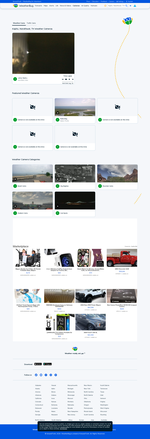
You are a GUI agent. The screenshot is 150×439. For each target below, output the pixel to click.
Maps (46, 6)
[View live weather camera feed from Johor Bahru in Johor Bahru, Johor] (43, 53)
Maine (53, 411)
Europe (81, 420)
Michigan (70, 389)
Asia (92, 420)
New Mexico (88, 385)
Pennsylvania (88, 408)
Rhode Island (88, 411)
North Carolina (88, 392)
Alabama (38, 385)
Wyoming (103, 415)
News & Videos (65, 6)
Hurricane (94, 6)
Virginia (102, 402)
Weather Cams (19, 23)
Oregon (86, 405)
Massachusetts (72, 385)
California (38, 398)
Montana (70, 402)
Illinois (53, 392)
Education (95, 1)
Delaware (38, 408)
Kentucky (54, 405)
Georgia (37, 415)
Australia (104, 420)
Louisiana (54, 408)
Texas (102, 392)
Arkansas (38, 395)
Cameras (76, 6)
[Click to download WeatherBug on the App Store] (38, 364)
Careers (111, 1)
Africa (70, 420)
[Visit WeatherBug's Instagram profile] (51, 375)
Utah (101, 395)
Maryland (54, 415)
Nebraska (71, 405)
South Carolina (89, 415)
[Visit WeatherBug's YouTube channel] (41, 375)
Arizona (37, 392)
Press (88, 1)
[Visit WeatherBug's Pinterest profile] (55, 375)
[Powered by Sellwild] (134, 246)
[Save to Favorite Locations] (105, 6)
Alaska (37, 389)
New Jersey (71, 415)
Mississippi (71, 395)
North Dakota (88, 395)
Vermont (103, 398)
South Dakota (104, 385)
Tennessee (103, 389)
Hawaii (53, 385)
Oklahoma (87, 402)
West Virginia (104, 408)
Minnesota (71, 392)
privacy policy (65, 427)
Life (57, 6)
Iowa (53, 398)
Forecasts (38, 6)
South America (56, 420)
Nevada (70, 408)
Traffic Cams (31, 23)
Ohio (85, 398)
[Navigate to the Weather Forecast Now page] (23, 6)
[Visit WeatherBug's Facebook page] (46, 375)
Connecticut (39, 405)
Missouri (70, 398)
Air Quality (85, 6)
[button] (110, 423)
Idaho (53, 389)
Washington (104, 405)
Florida (37, 411)
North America (40, 420)
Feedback (104, 1)
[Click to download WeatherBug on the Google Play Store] (47, 364)
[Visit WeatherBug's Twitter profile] (36, 375)
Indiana (53, 395)
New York (87, 389)
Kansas (53, 402)
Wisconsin (103, 411)
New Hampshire (73, 411)
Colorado (38, 402)
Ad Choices (63, 429)
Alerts (51, 6)
